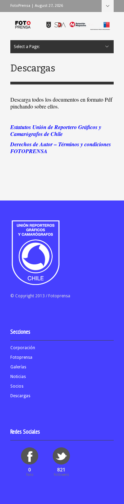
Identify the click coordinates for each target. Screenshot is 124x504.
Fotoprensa (21, 357)
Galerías (18, 367)
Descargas (20, 395)
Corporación (22, 347)
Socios (16, 386)
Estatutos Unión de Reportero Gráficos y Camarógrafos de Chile (55, 130)
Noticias (18, 376)
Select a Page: (108, 6)
